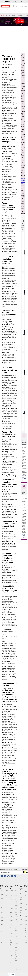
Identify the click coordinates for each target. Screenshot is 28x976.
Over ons (1, 891)
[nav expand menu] (2, 10)
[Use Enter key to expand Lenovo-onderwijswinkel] (21, 1)
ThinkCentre (26, 919)
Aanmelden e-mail (16, 912)
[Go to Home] (5, 6)
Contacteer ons (21, 893)
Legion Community (16, 907)
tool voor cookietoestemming (10, 969)
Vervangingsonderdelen (11, 956)
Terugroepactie (11, 950)
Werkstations (11, 921)
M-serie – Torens (26, 915)
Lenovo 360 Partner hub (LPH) (7, 894)
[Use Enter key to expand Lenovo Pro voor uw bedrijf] (10, 1)
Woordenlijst (16, 955)
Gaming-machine (11, 908)
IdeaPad (26, 898)
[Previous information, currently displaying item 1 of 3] (2, 21)
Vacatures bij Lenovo (2, 926)
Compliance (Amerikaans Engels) (2, 909)
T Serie (26, 889)
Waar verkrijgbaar (16, 930)
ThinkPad (26, 894)
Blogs (16, 919)
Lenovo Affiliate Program (2, 933)
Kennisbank (16, 959)
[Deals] (4, 15)
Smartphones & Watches (26, 907)
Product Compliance (16, 943)
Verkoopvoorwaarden (22, 969)
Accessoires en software (11, 935)
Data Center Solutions (11, 927)
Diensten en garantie (11, 943)
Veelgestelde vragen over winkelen (21, 922)
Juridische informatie (2, 920)
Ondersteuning (21, 899)
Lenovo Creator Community (16, 892)
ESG (1, 914)
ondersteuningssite (23, 181)
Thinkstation (26, 935)
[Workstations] (24, 15)
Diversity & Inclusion (2, 942)
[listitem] (23, 251)
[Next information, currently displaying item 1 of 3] (25, 21)
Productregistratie (16, 936)
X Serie (26, 891)
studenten (11, 961)
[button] (26, 1)
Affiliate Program (16, 950)
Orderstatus (21, 904)
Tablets (11, 912)
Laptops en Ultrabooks (11, 893)
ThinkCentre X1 (26, 924)
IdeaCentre (26, 929)
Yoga (25, 901)
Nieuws (2, 895)
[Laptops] (10, 15)
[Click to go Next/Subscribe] (20, 872)
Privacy (2, 969)
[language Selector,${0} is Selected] (3, 1)
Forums (16, 916)
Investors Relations (2, 901)
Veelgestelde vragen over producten (21, 911)
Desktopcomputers (11, 916)
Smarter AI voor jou (11, 900)
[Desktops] (16, 15)
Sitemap (14, 971)
